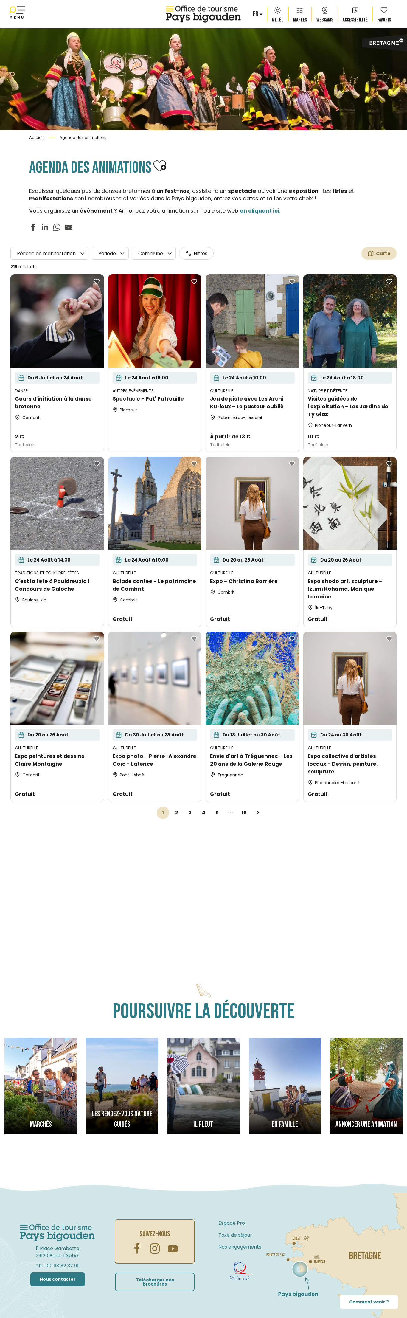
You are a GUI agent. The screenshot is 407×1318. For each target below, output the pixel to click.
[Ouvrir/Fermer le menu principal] (17, 14)
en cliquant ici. (260, 210)
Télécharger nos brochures (155, 1282)
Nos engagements (239, 1246)
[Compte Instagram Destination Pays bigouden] (155, 1249)
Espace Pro (231, 1223)
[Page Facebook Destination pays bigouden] (137, 1249)
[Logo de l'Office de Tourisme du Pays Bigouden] (57, 1233)
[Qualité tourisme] (240, 1270)
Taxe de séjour (235, 1235)
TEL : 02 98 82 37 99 (58, 1265)
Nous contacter (58, 1279)
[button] (256, 14)
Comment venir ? (369, 1302)
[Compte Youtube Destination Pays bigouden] (173, 1249)
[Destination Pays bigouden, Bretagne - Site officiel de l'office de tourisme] (203, 14)
